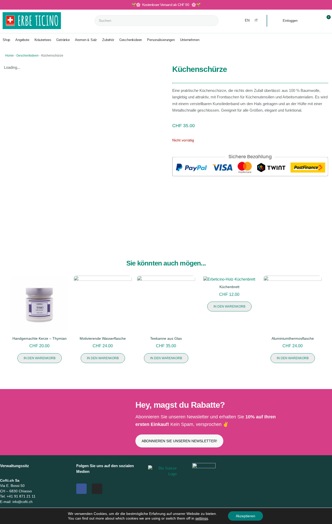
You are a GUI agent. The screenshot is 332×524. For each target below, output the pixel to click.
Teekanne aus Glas (166, 338)
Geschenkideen (27, 55)
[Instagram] (97, 489)
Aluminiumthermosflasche (293, 338)
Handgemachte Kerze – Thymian (39, 338)
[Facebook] (81, 489)
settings (201, 518)
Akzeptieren (245, 516)
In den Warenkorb (40, 358)
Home (9, 55)
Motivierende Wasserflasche (103, 338)
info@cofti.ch (22, 502)
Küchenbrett (229, 287)
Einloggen (290, 21)
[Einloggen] (277, 21)
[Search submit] (223, 20)
